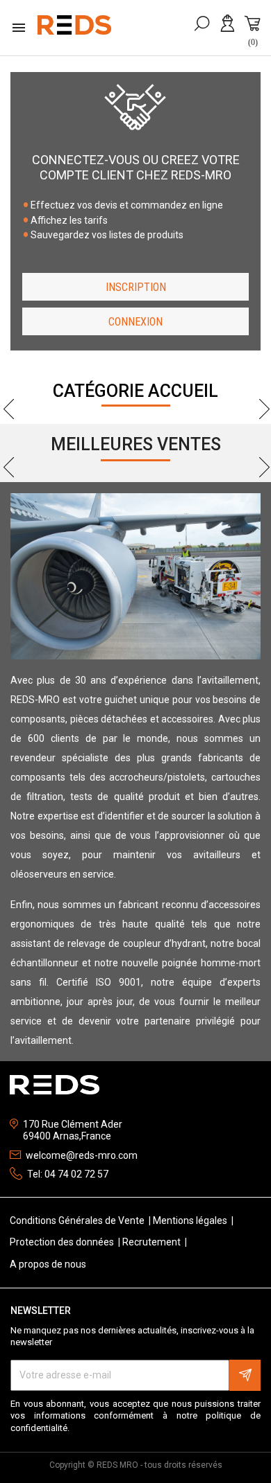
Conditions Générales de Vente (78, 1220)
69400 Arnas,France (67, 1136)
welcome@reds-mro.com (82, 1155)
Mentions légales (191, 1220)
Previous (12, 415)
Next (259, 415)
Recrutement (152, 1241)
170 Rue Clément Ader (72, 1124)
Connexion (135, 321)
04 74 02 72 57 (76, 1174)
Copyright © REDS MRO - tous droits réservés (135, 1465)
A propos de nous (48, 1264)
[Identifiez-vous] (229, 30)
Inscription (136, 287)
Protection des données (63, 1241)
